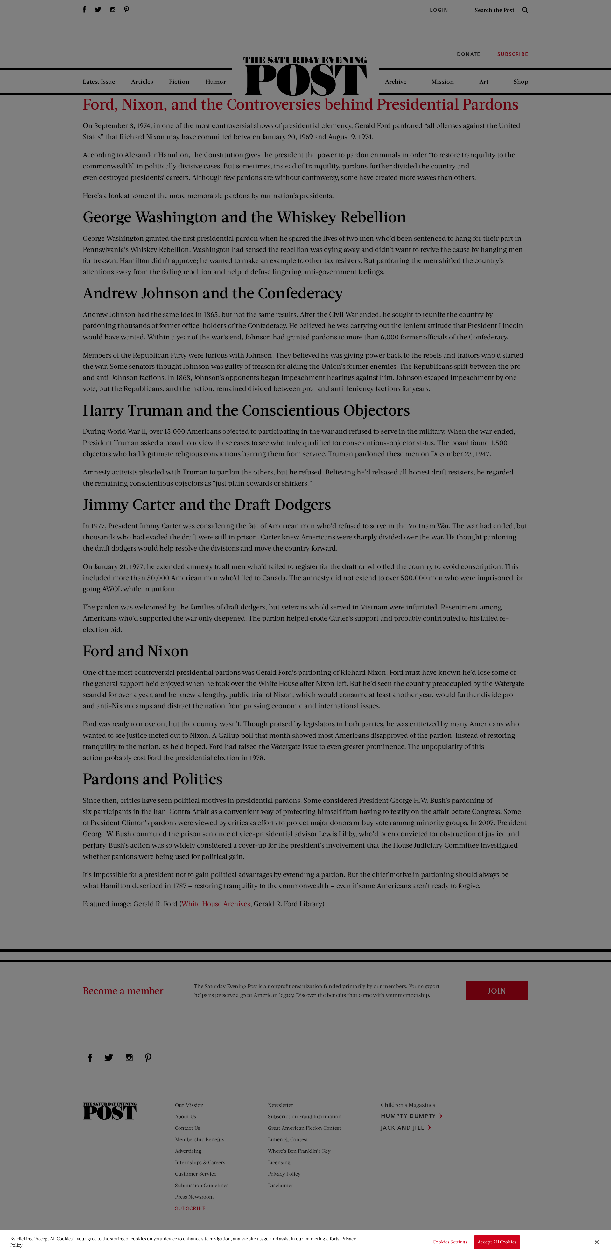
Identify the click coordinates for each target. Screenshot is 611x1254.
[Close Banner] (597, 1242)
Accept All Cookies (497, 1242)
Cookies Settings (450, 1242)
